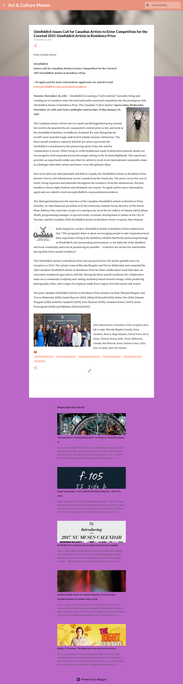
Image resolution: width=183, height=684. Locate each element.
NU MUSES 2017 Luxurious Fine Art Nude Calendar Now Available (87, 545)
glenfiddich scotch (133, 357)
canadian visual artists (89, 357)
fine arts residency (111, 357)
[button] (35, 46)
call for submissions (65, 357)
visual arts (40, 361)
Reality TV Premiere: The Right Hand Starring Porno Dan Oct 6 (86, 648)
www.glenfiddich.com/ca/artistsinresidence (60, 86)
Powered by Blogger (93, 679)
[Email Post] (35, 353)
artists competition (44, 357)
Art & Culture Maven (29, 5)
